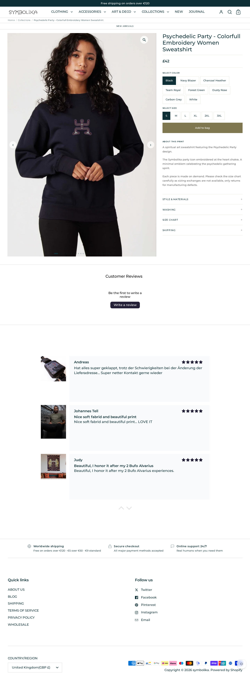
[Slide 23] (109, 253)
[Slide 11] (80, 253)
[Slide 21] (104, 253)
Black (169, 80)
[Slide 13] (85, 253)
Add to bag (202, 127)
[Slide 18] (97, 253)
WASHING (169, 209)
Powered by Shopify (226, 670)
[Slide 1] (56, 253)
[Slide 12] (83, 253)
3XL (219, 115)
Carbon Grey (174, 99)
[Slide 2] (59, 253)
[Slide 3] (62, 253)
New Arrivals (125, 26)
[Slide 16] (92, 253)
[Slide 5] (66, 253)
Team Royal (173, 90)
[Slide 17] (95, 253)
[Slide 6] (69, 253)
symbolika (201, 670)
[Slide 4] (64, 253)
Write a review (125, 305)
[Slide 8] (73, 253)
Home (11, 20)
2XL (207, 115)
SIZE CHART (170, 219)
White (193, 99)
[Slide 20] (102, 253)
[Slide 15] (90, 253)
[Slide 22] (106, 253)
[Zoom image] (144, 40)
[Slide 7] (71, 253)
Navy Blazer (188, 80)
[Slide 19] (99, 253)
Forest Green (196, 90)
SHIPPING (169, 230)
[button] (230, 12)
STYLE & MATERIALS (175, 199)
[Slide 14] (87, 253)
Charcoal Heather (214, 80)
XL (195, 115)
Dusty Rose (219, 90)
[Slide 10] (78, 253)
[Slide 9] (76, 253)
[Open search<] (230, 12)
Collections (24, 20)
